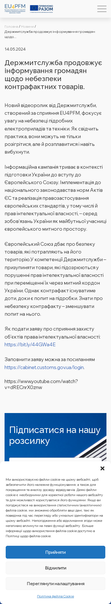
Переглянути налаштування (56, 583)
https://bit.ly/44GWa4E (30, 344)
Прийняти (55, 552)
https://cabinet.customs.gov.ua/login (44, 367)
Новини (27, 26)
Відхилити (55, 568)
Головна (11, 26)
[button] (102, 468)
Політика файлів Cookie (55, 596)
